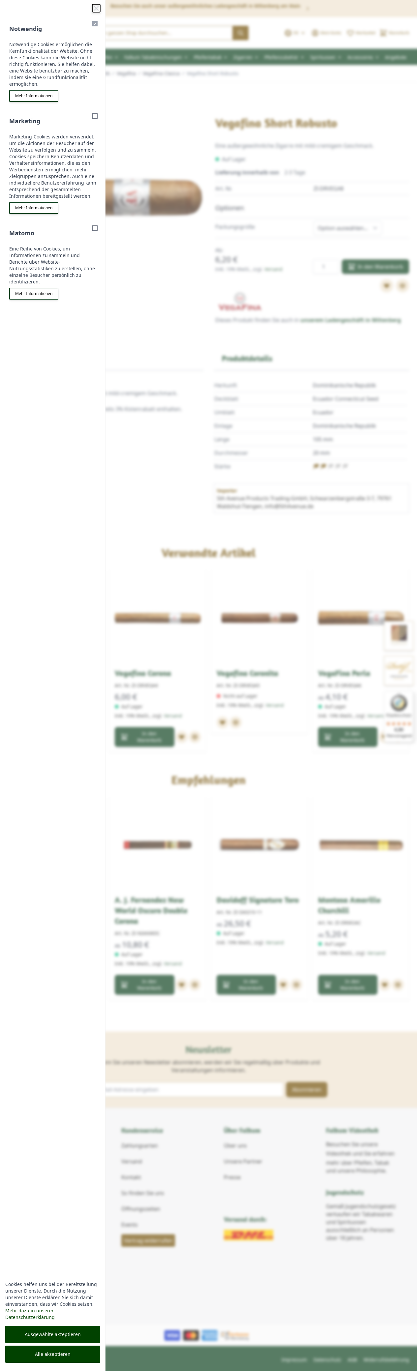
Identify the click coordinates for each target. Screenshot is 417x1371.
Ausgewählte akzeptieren (53, 1334)
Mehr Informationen (33, 96)
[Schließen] (96, 8)
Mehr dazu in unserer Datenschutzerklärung (30, 1313)
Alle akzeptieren (53, 1354)
